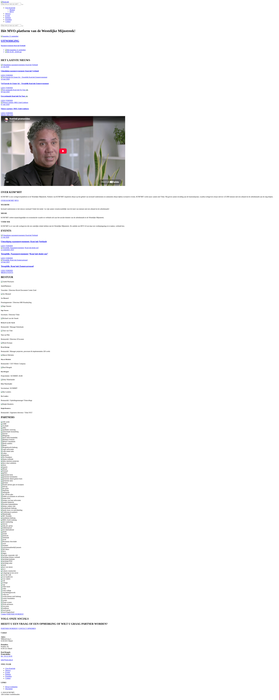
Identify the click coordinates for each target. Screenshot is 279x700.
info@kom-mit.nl (7, 660)
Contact (8, 21)
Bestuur (12, 10)
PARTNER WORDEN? (15, 614)
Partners (8, 18)
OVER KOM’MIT (7, 200)
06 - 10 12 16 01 (6, 656)
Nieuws (8, 14)
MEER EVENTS (7, 272)
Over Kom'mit (10, 8)
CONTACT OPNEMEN (27, 628)
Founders (8, 19)
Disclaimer (9, 689)
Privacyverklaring (11, 687)
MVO (12, 12)
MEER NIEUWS (7, 115)
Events (7, 16)
